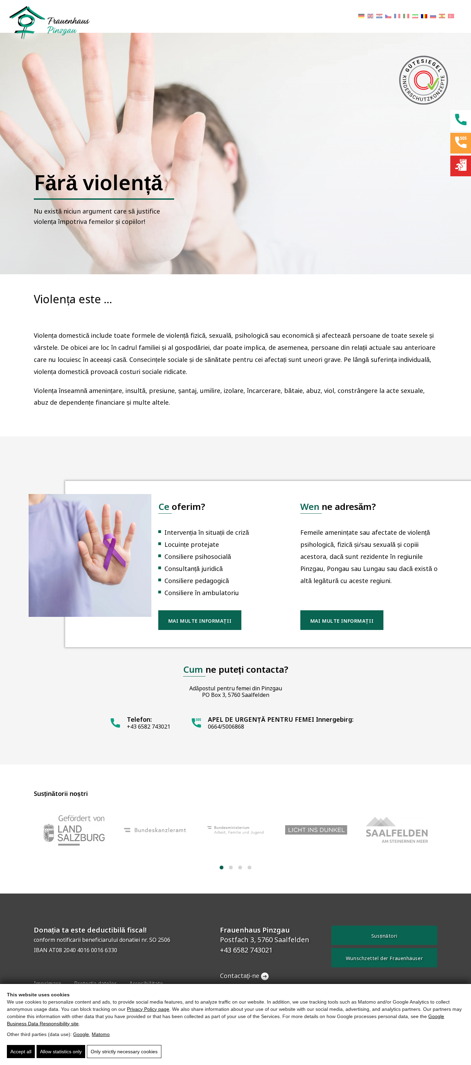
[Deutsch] (361, 16)
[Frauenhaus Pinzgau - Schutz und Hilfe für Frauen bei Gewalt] (45, 21)
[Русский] (433, 16)
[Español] (442, 16)
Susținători (384, 936)
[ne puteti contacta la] (460, 166)
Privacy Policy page (148, 1009)
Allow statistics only (61, 1051)
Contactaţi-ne (239, 976)
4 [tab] (249, 867)
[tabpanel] (74, 831)
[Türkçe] (451, 16)
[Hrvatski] (379, 16)
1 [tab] (221, 867)
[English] (370, 16)
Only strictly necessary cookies (124, 1051)
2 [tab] (231, 867)
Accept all (20, 1051)
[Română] (424, 16)
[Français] (397, 16)
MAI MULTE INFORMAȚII (199, 620)
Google (81, 1034)
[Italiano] (406, 16)
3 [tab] (240, 867)
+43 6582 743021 (148, 726)
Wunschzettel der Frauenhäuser (384, 958)
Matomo (101, 1034)
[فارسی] (415, 16)
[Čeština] (388, 16)
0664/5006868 (226, 726)
